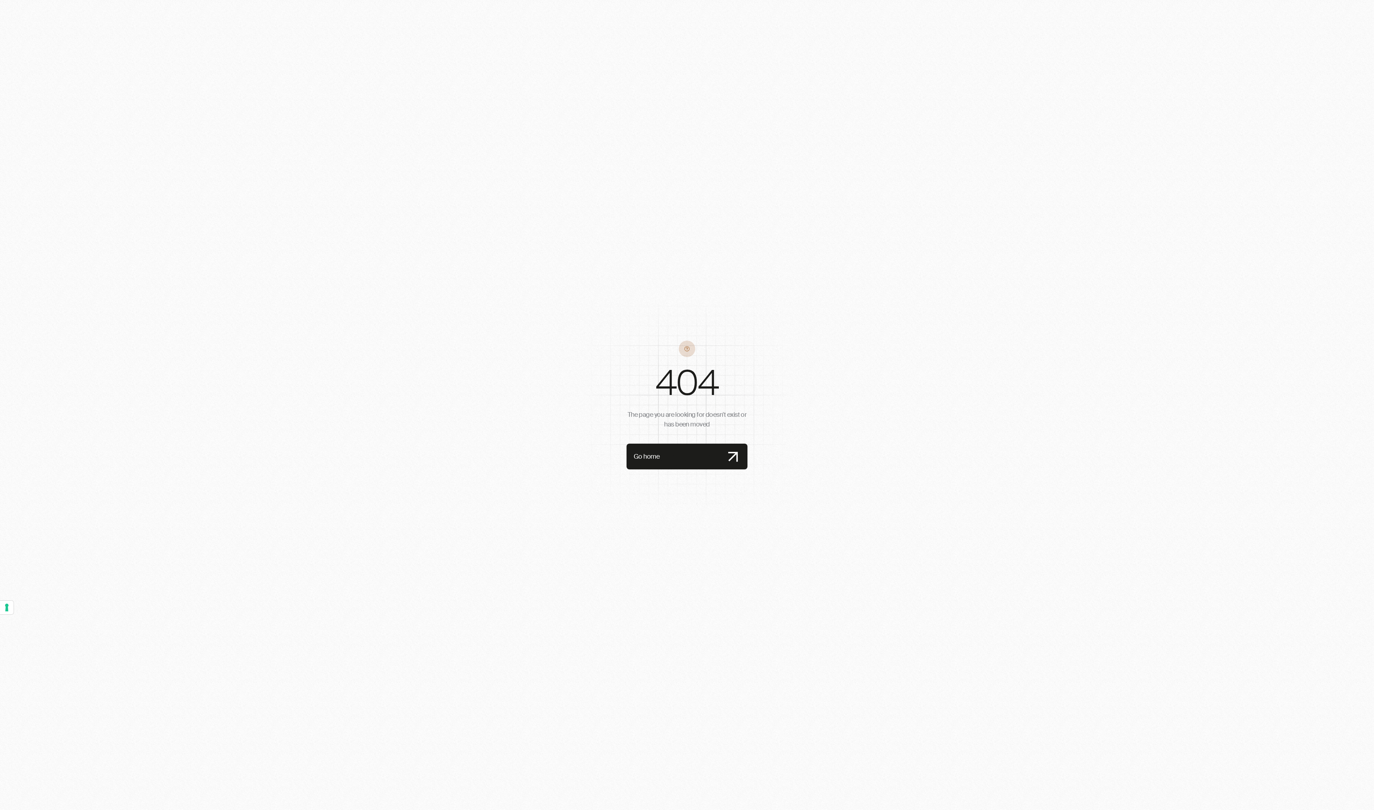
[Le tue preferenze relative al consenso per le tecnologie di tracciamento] (7, 607)
